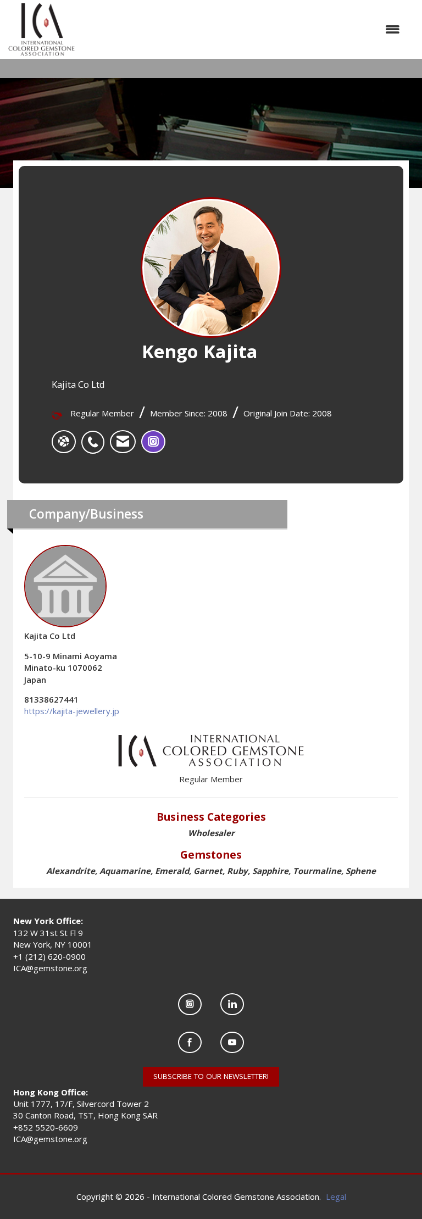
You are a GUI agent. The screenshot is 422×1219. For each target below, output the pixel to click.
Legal (336, 1196)
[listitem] (95, 436)
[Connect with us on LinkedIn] (232, 1004)
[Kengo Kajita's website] (64, 441)
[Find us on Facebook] (190, 1042)
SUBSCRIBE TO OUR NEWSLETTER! (211, 1076)
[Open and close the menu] (243, 29)
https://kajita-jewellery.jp (71, 710)
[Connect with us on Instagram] (190, 1004)
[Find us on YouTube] (232, 1042)
